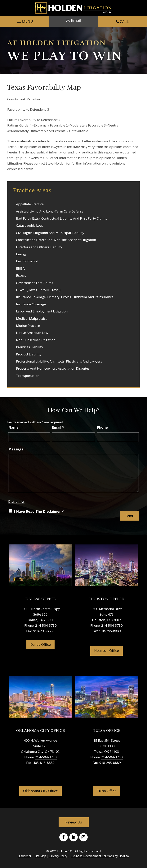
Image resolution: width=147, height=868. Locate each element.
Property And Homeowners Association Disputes (52, 368)
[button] (24, 20)
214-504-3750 (46, 625)
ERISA (20, 268)
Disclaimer (16, 501)
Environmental (27, 261)
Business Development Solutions (92, 856)
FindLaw (124, 856)
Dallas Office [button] (40, 644)
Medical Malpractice (31, 318)
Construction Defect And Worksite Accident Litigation (56, 240)
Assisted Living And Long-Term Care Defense (49, 211)
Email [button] (76, 20)
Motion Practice (28, 325)
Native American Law (32, 332)
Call (124, 21)
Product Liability (28, 354)
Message (16, 449)
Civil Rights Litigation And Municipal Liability (50, 232)
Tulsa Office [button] (106, 791)
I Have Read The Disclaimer (39, 511)
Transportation (27, 375)
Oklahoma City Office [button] (40, 791)
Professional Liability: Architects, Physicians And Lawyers (59, 361)
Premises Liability (29, 347)
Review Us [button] (73, 822)
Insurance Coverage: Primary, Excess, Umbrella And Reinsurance (64, 297)
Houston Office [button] (106, 650)
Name (13, 427)
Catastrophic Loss (29, 225)
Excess (21, 275)
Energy (21, 254)
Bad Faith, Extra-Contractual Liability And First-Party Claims (61, 218)
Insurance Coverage (31, 304)
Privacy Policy (58, 856)
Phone (102, 427)
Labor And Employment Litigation (42, 311)
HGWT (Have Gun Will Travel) (38, 290)
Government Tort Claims (34, 283)
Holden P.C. (64, 851)
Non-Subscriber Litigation (35, 340)
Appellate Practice (30, 204)
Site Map (40, 856)
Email (58, 427)
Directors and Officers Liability (39, 247)
